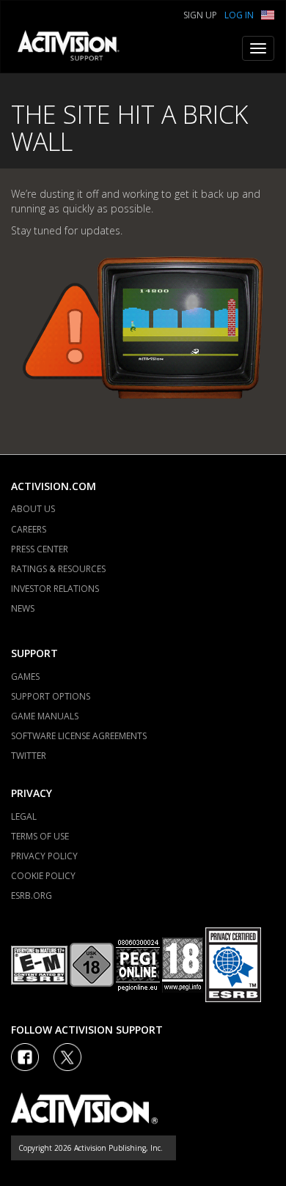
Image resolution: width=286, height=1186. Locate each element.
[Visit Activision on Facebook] (25, 1057)
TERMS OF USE (40, 836)
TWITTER (28, 755)
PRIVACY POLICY (44, 856)
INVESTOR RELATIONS (55, 588)
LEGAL (24, 816)
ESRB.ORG (31, 895)
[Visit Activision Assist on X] (67, 1057)
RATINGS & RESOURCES (58, 569)
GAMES (25, 676)
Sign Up (200, 15)
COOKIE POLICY (43, 876)
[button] (267, 13)
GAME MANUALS (44, 716)
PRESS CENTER (39, 549)
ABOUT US (33, 509)
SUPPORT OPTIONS (50, 696)
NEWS (22, 608)
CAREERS (28, 529)
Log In (239, 15)
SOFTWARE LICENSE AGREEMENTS (79, 736)
